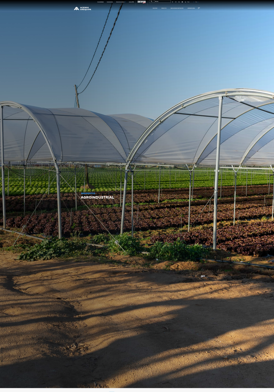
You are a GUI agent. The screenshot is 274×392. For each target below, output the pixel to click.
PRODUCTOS (164, 8)
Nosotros (155, 8)
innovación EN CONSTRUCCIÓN (177, 8)
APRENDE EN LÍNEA (191, 8)
